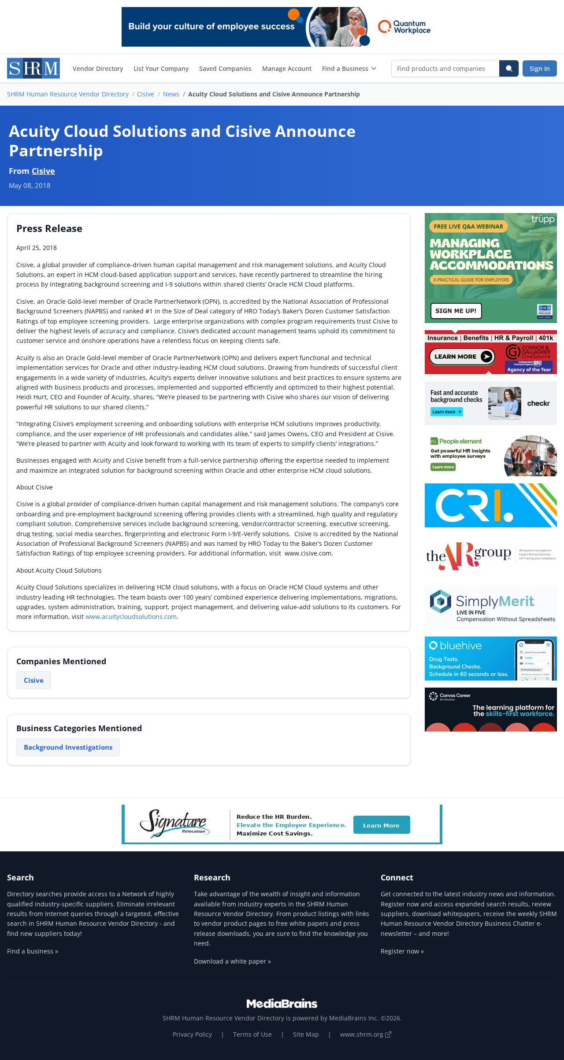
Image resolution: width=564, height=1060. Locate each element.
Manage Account (287, 68)
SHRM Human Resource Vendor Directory (68, 94)
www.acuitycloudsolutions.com (131, 616)
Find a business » (32, 951)
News (171, 94)
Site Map (306, 1034)
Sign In (540, 68)
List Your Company (161, 68)
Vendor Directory (98, 68)
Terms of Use (252, 1034)
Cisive (145, 94)
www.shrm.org (362, 1034)
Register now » (402, 951)
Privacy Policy (192, 1034)
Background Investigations (68, 747)
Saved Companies (225, 68)
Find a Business (345, 68)
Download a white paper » (232, 961)
